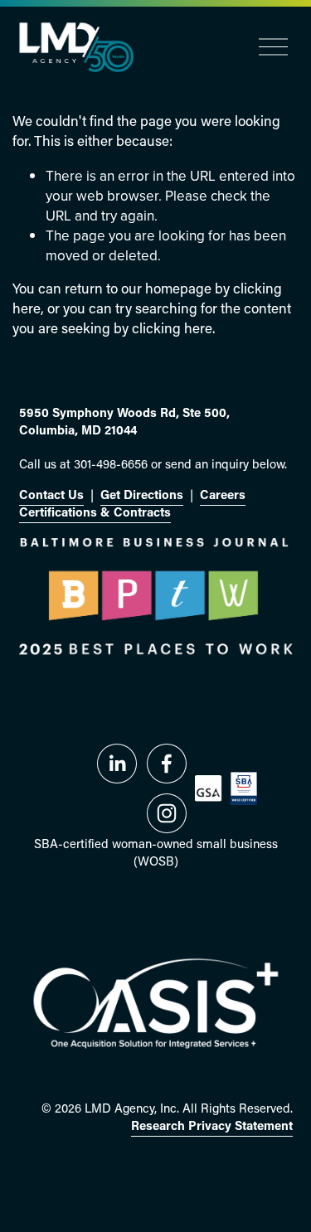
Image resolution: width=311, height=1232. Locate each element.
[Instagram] (167, 813)
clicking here (172, 330)
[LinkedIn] (117, 763)
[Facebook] (167, 763)
